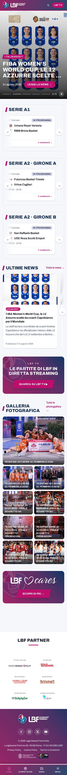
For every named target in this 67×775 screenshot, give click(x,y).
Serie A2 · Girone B (32, 217)
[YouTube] (45, 731)
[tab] (7, 94)
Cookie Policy (30, 750)
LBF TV (58, 5)
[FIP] (27, 756)
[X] (37, 731)
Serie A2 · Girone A (32, 163)
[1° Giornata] (30, 131)
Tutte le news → (55, 267)
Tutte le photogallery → (53, 406)
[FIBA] (43, 756)
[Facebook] (21, 731)
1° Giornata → (45, 143)
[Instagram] (29, 731)
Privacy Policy (14, 750)
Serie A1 (19, 109)
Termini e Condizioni (50, 750)
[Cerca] (48, 5)
